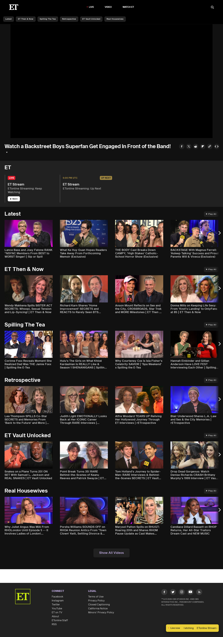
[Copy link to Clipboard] (210, 146)
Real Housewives (115, 19)
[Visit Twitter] (173, 592)
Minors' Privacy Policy (101, 612)
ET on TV (57, 612)
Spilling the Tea (48, 19)
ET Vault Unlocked (91, 19)
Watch (15, 199)
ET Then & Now (25, 19)
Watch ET (128, 7)
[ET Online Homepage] (13, 7)
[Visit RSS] (199, 592)
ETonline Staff (60, 620)
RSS (54, 624)
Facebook (57, 597)
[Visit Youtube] (190, 592)
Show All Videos (111, 553)
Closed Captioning (99, 604)
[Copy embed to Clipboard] (217, 146)
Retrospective (69, 19)
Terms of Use (95, 597)
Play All (212, 214)
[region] (111, 81)
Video (108, 7)
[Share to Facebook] (182, 146)
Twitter (56, 604)
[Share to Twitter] (189, 146)
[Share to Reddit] (196, 146)
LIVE (91, 7)
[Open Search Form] (212, 7)
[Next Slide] (219, 234)
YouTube (57, 608)
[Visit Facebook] (164, 592)
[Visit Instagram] (182, 592)
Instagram (58, 600)
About (55, 616)
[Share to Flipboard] (203, 146)
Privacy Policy (96, 600)
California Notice (98, 608)
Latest (8, 19)
